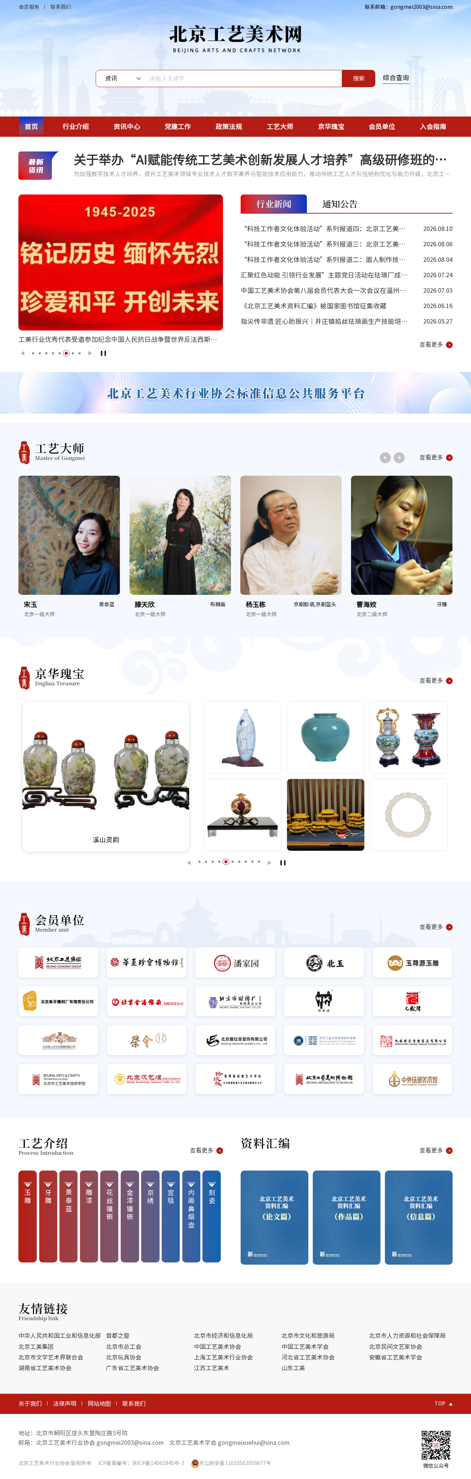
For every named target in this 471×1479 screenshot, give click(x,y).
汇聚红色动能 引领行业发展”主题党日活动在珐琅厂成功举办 (347, 277)
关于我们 (30, 1404)
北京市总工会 (123, 1347)
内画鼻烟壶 (191, 1209)
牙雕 (331, 604)
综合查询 (396, 77)
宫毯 (170, 1197)
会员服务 (29, 7)
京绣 (150, 1197)
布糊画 (106, 604)
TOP (440, 1403)
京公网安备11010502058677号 (235, 1463)
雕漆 (89, 1197)
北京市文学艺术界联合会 (50, 1357)
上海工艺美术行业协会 (223, 1357)
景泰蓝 (68, 1201)
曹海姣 (256, 604)
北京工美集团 (36, 1347)
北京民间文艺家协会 (395, 1347)
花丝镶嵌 (109, 1205)
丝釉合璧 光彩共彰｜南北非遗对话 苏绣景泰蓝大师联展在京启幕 (112, 339)
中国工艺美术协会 (217, 1347)
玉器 (442, 604)
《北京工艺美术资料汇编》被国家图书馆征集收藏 (347, 306)
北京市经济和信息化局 (223, 1336)
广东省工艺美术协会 (132, 1368)
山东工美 (293, 1368)
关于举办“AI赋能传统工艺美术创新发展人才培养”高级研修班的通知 (260, 159)
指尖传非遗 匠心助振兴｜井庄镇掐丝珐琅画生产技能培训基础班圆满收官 (347, 323)
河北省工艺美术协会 (307, 1357)
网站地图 (99, 1404)
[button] (21, 353)
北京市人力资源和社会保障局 (407, 1336)
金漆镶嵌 (130, 1205)
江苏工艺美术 (211, 1368)
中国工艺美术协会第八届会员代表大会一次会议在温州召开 (347, 292)
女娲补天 (301, 839)
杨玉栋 (145, 604)
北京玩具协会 (123, 1357)
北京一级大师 (39, 614)
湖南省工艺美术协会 (44, 1368)
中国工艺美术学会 (305, 1347)
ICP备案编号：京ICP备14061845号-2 (141, 1463)
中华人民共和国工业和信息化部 (59, 1336)
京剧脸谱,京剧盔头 (204, 604)
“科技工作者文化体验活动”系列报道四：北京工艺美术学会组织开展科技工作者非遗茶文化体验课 (347, 230)
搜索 (359, 78)
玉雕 (27, 1197)
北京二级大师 (261, 614)
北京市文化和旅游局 (307, 1336)
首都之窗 (118, 1336)
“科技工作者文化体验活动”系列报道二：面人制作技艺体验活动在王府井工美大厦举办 (347, 261)
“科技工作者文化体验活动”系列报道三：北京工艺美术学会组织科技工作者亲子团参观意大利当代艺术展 (347, 246)
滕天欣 (34, 604)
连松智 (366, 604)
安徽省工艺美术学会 (395, 1357)
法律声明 (65, 1404)
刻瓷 (212, 1197)
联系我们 (60, 7)
